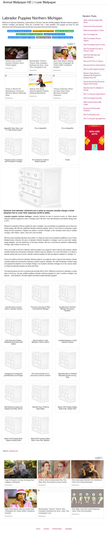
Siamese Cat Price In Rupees (93, 61)
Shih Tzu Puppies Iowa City (93, 98)
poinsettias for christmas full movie (19, 31)
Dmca (38, 529)
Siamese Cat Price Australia (93, 26)
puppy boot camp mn (44, 37)
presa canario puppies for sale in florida (21, 37)
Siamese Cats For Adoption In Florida (94, 89)
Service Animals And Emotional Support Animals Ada (94, 82)
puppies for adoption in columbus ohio (29, 34)
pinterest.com (13, 451)
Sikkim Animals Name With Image (92, 103)
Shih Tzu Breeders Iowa (92, 114)
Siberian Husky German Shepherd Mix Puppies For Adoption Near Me (92, 75)
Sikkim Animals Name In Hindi (93, 30)
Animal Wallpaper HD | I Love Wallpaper (29, 2)
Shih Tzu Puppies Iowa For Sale (94, 45)
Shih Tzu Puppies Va (90, 34)
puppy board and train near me (54, 34)
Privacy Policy (57, 529)
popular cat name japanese (64, 31)
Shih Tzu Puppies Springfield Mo (94, 118)
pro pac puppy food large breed (43, 31)
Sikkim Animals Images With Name (93, 21)
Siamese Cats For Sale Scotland (94, 65)
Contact (46, 529)
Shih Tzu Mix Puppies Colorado (94, 69)
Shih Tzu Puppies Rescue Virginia (92, 39)
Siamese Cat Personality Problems (92, 109)
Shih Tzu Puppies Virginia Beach (94, 94)
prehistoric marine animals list (63, 37)
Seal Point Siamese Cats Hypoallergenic (92, 56)
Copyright (68, 529)
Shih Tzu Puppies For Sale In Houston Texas (93, 50)
